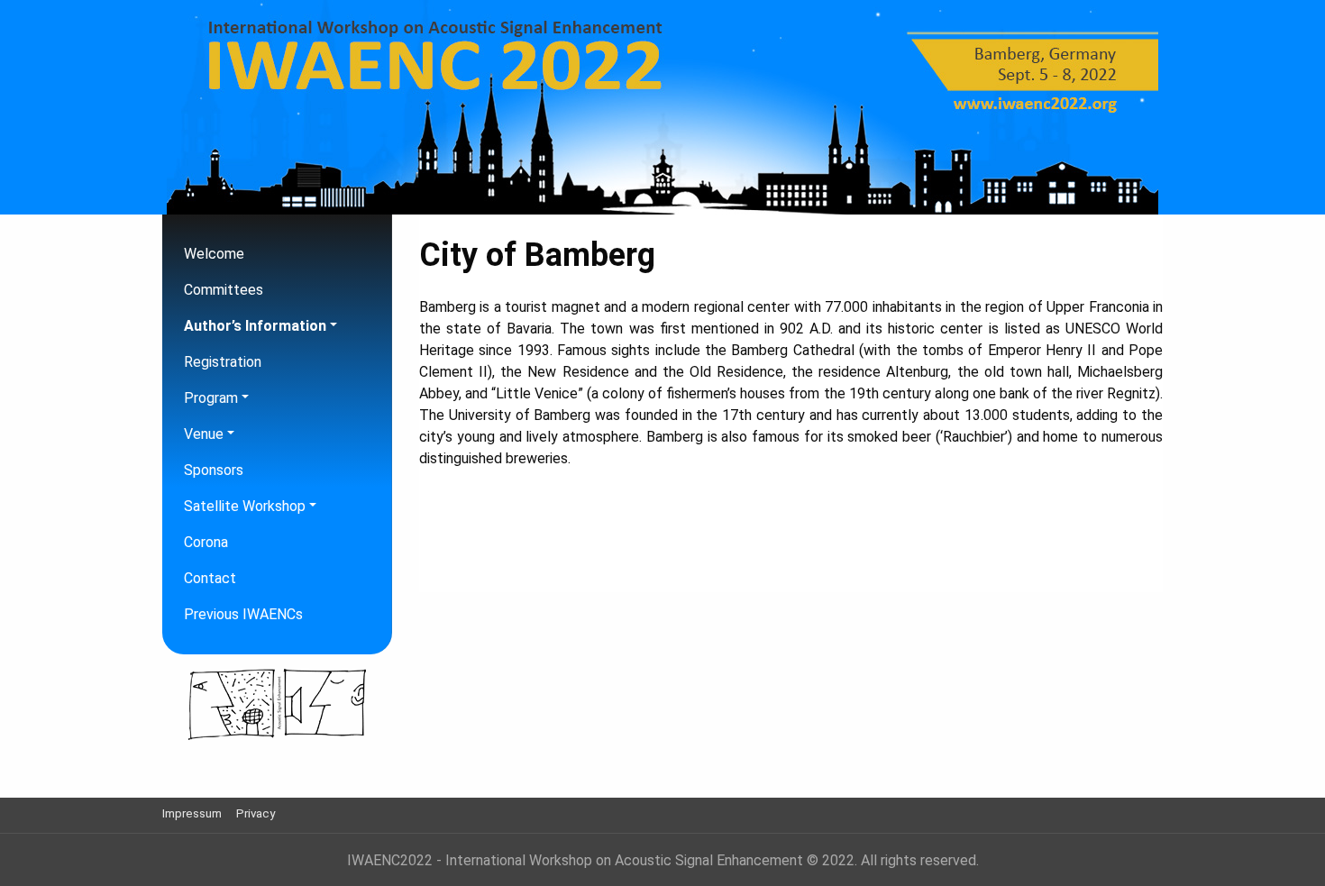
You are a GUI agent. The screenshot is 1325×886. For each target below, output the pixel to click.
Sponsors (213, 470)
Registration (222, 361)
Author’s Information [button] (255, 325)
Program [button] (211, 397)
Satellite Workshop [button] (245, 506)
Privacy (255, 813)
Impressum (192, 813)
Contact (210, 578)
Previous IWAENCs (243, 614)
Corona (206, 542)
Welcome (214, 253)
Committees (223, 289)
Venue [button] (204, 434)
